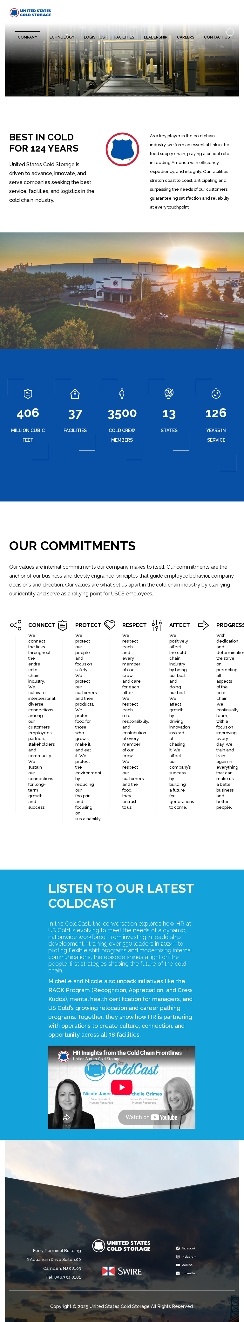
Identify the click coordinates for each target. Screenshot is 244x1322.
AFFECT (179, 625)
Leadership (155, 37)
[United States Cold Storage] (30, 12)
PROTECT (88, 625)
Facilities (124, 37)
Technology (60, 37)
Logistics (94, 37)
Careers (185, 37)
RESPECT (134, 625)
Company (27, 37)
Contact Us (217, 37)
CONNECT (42, 625)
